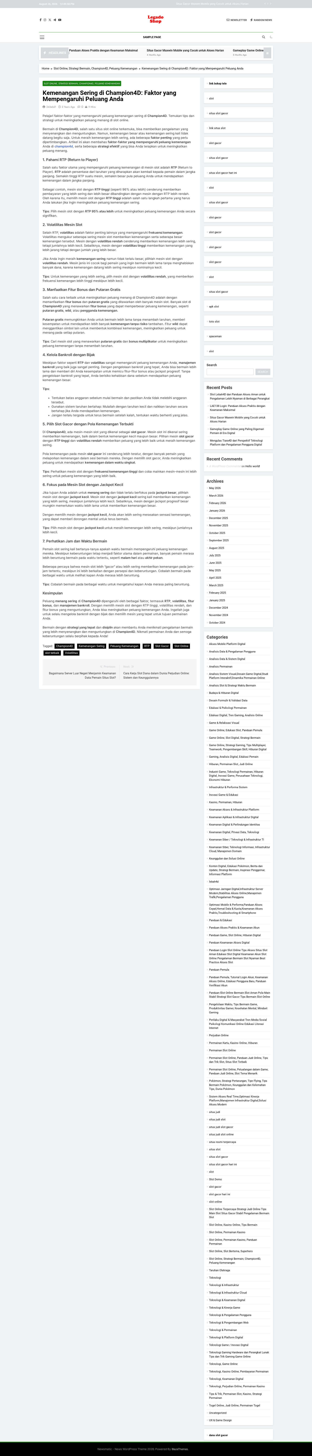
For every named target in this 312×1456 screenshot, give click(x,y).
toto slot (214, 321)
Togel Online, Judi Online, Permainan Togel (234, 1405)
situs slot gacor (218, 113)
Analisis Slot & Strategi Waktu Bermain (232, 685)
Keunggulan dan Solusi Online (227, 858)
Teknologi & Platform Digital (226, 1337)
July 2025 (214, 555)
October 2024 (217, 622)
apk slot (214, 306)
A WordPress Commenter (225, 466)
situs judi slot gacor (221, 1127)
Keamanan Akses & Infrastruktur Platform (234, 809)
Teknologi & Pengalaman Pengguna (230, 1315)
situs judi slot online (221, 1134)
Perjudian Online (219, 1035)
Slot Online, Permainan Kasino (227, 1232)
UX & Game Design (220, 1420)
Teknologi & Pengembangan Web (228, 1322)
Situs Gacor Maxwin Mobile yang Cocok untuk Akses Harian (145, 50)
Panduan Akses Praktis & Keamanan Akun (234, 927)
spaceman (215, 336)
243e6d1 (51, 107)
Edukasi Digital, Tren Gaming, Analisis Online (236, 715)
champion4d (64, 146)
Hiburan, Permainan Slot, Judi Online (231, 764)
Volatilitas (71, 653)
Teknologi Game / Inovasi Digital (228, 1345)
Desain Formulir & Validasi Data (228, 700)
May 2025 (215, 570)
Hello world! (252, 466)
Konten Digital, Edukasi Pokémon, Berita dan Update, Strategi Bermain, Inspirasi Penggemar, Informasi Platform (237, 870)
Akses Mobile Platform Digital (227, 644)
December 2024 (218, 607)
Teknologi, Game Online (223, 1364)
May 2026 (215, 488)
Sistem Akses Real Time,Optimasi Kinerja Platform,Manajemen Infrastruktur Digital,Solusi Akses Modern (237, 1100)
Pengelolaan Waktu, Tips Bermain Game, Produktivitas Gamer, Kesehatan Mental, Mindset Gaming (238, 1008)
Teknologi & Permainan (223, 1330)
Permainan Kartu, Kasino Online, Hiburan (233, 1043)
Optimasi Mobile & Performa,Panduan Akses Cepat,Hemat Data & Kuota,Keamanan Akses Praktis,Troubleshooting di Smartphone (236, 908)
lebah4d (213, 881)
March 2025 (216, 585)
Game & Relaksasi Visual (224, 722)
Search (212, 365)
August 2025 (216, 548)
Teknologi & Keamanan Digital (227, 1300)
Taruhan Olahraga (219, 1270)
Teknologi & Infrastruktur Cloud (228, 1292)
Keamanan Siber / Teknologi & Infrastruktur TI (236, 839)
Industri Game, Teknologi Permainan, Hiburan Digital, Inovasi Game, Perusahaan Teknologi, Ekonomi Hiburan (236, 776)
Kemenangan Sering (92, 646)
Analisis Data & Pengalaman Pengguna (232, 651)
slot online (215, 1201)
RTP (147, 646)
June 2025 (215, 562)
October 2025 (217, 533)
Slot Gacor (162, 646)
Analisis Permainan (220, 666)
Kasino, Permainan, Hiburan (225, 802)
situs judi (214, 1112)
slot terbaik (52, 653)
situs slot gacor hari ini (223, 172)
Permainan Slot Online (222, 1050)
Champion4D (64, 646)
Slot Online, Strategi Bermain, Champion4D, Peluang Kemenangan (82, 83)
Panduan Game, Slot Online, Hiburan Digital (235, 935)
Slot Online (181, 646)
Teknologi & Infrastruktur (224, 1285)
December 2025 (218, 518)
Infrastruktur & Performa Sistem (228, 787)
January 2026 (217, 510)
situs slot (214, 1149)
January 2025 (217, 600)
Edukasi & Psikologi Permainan (228, 708)
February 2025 (217, 592)
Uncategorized (217, 1412)
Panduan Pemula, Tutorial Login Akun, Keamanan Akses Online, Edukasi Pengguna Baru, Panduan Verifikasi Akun (238, 981)
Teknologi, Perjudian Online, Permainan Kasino (237, 1386)
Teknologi (215, 1277)
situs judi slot (217, 1119)
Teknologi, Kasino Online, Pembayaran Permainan (238, 1371)
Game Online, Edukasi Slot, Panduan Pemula (235, 730)
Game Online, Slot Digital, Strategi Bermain (234, 737)
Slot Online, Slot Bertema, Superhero (231, 1251)
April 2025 (215, 577)
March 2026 (216, 495)
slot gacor (215, 143)
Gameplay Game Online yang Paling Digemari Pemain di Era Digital (208, 4)
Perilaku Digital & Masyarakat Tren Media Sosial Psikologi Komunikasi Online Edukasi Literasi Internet (238, 1024)
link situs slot (217, 128)
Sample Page (152, 37)
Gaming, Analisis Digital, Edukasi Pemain (233, 756)
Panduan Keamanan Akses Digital (229, 942)
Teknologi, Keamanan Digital (226, 1379)
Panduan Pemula (219, 969)
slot (211, 98)
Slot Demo (215, 1179)
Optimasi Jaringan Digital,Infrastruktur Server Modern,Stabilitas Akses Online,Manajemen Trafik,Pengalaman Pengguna (236, 893)
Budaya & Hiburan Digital (224, 693)
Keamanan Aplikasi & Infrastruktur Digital (234, 817)
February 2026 (217, 503)
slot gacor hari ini (219, 1194)
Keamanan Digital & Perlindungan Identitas (234, 824)
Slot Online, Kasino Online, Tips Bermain (233, 1224)
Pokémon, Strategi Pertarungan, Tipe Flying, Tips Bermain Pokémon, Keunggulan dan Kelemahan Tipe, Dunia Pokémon (238, 1085)
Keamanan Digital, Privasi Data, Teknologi (234, 832)
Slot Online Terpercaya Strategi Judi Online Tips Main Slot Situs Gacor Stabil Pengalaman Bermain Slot (239, 1213)
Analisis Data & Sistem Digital (227, 659)
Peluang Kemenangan (124, 646)
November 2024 (218, 615)
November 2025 (218, 525)
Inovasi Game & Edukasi (223, 794)
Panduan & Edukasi (220, 920)
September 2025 (219, 540)
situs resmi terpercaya (222, 1142)
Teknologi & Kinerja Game (224, 1307)
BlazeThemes (180, 1449)
